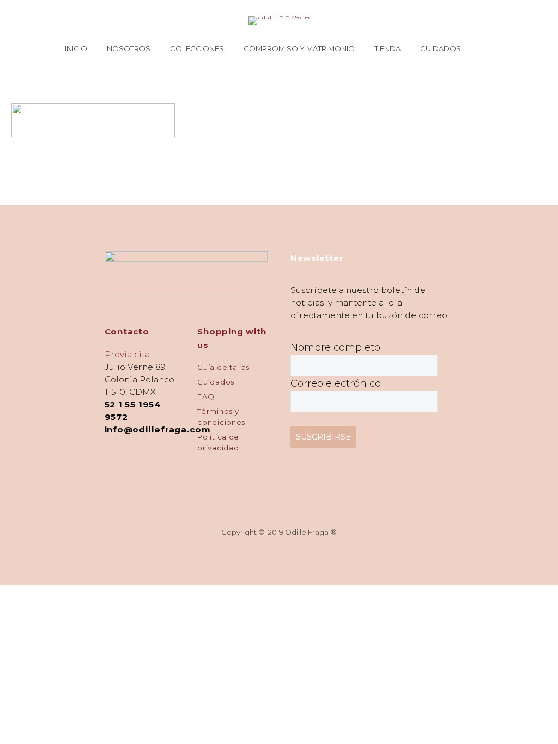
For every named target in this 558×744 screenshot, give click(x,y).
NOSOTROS (128, 48)
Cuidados (215, 381)
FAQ (205, 396)
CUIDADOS (440, 48)
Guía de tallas (223, 367)
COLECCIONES (197, 48)
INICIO (76, 48)
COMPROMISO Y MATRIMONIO (299, 48)
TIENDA (387, 48)
